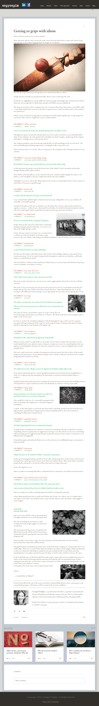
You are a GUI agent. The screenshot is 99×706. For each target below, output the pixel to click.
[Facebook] (28, 5)
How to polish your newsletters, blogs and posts (80, 652)
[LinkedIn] (24, 5)
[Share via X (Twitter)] (19, 611)
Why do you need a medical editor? (47, 652)
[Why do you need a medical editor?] (49, 639)
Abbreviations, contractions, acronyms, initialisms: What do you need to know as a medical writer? (17, 652)
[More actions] (84, 25)
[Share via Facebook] (15, 611)
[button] (92, 9)
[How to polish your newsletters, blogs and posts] (81, 639)
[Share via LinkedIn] (24, 611)
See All (93, 628)
